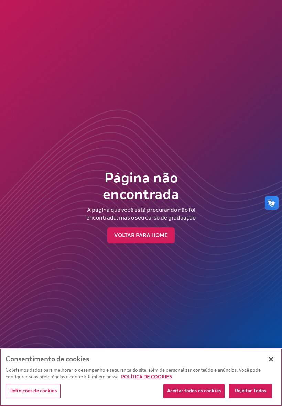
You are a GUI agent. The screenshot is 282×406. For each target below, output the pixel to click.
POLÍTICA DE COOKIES (146, 377)
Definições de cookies (33, 391)
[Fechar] (271, 359)
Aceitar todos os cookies (194, 391)
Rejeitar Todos (251, 391)
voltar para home (141, 235)
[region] (141, 377)
